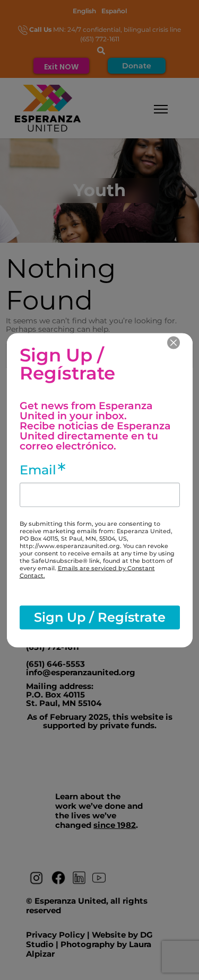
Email (38, 469)
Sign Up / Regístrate (100, 617)
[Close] (173, 342)
